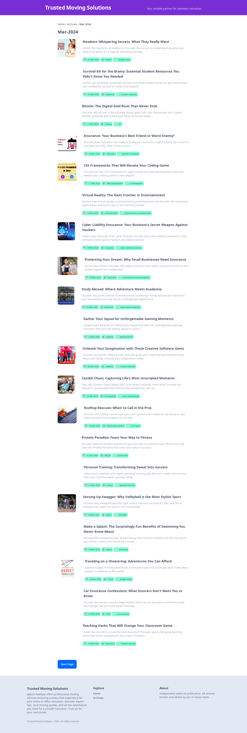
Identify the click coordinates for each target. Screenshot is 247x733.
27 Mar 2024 (92, 614)
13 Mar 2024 (91, 337)
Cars (106, 614)
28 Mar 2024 (93, 579)
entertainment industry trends (135, 213)
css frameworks (134, 183)
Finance (106, 124)
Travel (108, 579)
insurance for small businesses (134, 277)
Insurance (109, 153)
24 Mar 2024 (90, 248)
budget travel (124, 579)
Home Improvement (113, 426)
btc (117, 124)
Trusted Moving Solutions (78, 7)
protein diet (120, 455)
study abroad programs (128, 307)
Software (107, 366)
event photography (128, 396)
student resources (127, 94)
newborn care (122, 59)
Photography (108, 396)
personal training (125, 485)
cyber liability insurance (128, 248)
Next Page (67, 664)
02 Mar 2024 (91, 366)
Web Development (113, 183)
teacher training (126, 643)
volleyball (120, 515)
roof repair (133, 426)
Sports (107, 515)
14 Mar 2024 (90, 213)
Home (61, 24)
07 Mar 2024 (91, 59)
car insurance (121, 614)
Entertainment (109, 213)
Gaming (107, 337)
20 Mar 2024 (92, 153)
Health (106, 59)
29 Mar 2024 (92, 549)
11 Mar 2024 (90, 124)
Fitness (108, 485)
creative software (125, 366)
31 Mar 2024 (90, 455)
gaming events (124, 337)
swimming (121, 549)
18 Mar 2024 (92, 426)
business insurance (128, 153)
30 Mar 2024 (91, 515)
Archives (72, 24)
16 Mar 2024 (91, 94)
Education (108, 94)
